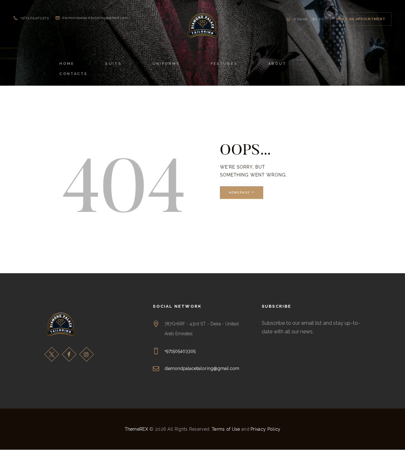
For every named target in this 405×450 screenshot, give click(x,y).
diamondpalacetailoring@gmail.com (202, 368)
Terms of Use (226, 429)
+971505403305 (180, 351)
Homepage (239, 192)
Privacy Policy (265, 429)
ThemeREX (136, 429)
